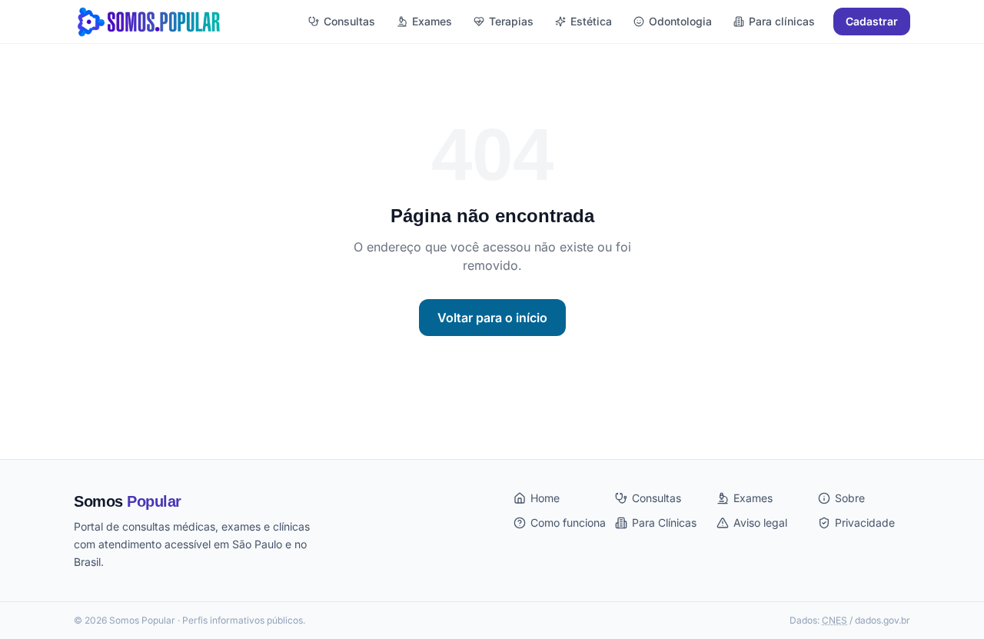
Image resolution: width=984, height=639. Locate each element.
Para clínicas (782, 21)
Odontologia (680, 21)
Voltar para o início (492, 317)
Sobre (850, 497)
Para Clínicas (664, 522)
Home (545, 497)
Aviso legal (760, 522)
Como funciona (568, 522)
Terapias (511, 21)
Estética (591, 21)
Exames (432, 21)
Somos (127, 501)
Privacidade (865, 522)
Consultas (349, 21)
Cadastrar (872, 21)
